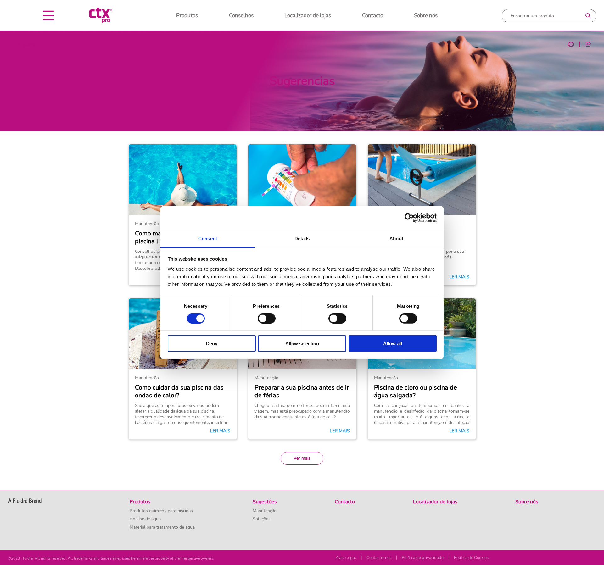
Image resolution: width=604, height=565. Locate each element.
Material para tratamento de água (162, 527)
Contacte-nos (378, 558)
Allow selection (302, 343)
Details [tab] (302, 238)
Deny (211, 343)
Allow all (392, 343)
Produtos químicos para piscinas (161, 510)
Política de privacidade (423, 558)
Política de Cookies (471, 558)
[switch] (267, 318)
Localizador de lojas (307, 15)
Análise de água (145, 519)
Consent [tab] (207, 238)
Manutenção (265, 510)
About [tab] (396, 238)
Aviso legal (346, 558)
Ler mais (459, 277)
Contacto (372, 15)
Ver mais (302, 458)
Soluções (262, 519)
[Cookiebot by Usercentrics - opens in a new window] (409, 218)
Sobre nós (426, 15)
